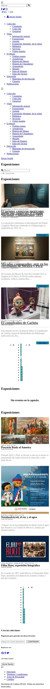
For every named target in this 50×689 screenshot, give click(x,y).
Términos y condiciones (17, 674)
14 (21, 377)
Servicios (16, 49)
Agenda (15, 41)
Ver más (42, 235)
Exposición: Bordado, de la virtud (27, 44)
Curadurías (17, 26)
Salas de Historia (19, 71)
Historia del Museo (20, 61)
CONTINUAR (33, 642)
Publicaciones (13, 84)
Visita (9, 34)
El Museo (11, 54)
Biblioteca (16, 46)
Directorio (11, 672)
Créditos (10, 679)
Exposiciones (18, 39)
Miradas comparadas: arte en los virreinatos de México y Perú (24, 265)
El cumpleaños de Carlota (19, 323)
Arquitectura (17, 59)
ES (5, 12)
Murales (15, 69)
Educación (11, 76)
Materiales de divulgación (23, 79)
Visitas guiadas (18, 51)
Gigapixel (16, 31)
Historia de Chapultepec (22, 64)
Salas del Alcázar (19, 74)
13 (21, 375)
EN (11, 12)
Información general (21, 36)
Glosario (16, 81)
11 (21, 370)
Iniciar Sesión (15, 17)
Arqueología (17, 66)
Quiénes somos (19, 56)
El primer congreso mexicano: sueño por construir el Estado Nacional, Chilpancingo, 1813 (22, 213)
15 (21, 380)
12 (21, 372)
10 (21, 367)
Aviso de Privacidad (15, 677)
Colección (11, 24)
